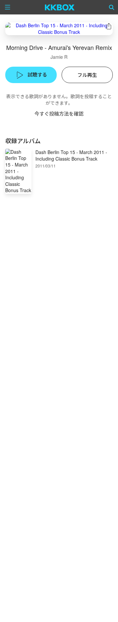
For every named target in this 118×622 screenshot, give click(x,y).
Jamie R (59, 57)
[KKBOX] (59, 7)
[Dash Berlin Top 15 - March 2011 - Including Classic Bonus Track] (59, 28)
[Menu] (7, 7)
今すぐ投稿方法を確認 (59, 113)
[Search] (112, 7)
